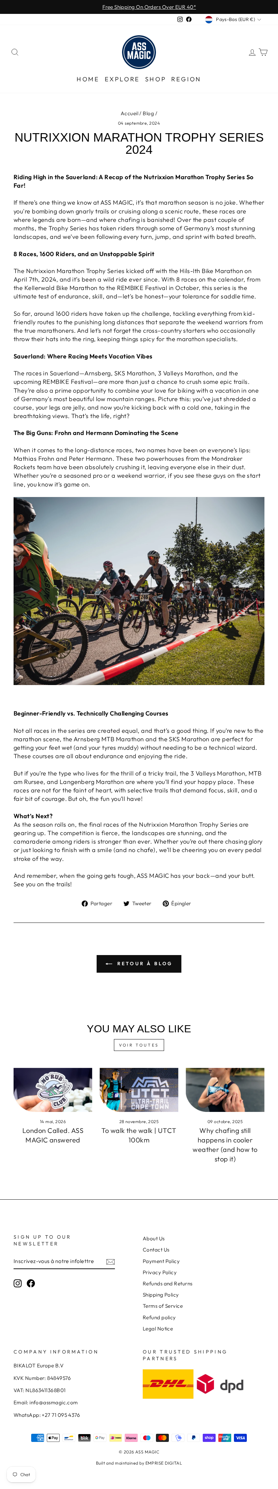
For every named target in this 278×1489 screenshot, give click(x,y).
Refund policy (159, 1317)
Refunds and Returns (168, 1283)
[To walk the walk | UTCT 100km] (139, 1090)
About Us (154, 1238)
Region (186, 79)
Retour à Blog (144, 963)
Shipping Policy (161, 1294)
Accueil (129, 113)
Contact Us (156, 1249)
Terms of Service (163, 1306)
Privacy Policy (160, 1272)
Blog (148, 113)
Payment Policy (161, 1261)
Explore (122, 79)
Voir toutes (139, 1045)
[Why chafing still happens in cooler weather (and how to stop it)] (225, 1090)
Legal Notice (158, 1328)
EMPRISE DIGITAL (163, 1463)
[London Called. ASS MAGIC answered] (53, 1090)
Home (88, 79)
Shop (155, 79)
